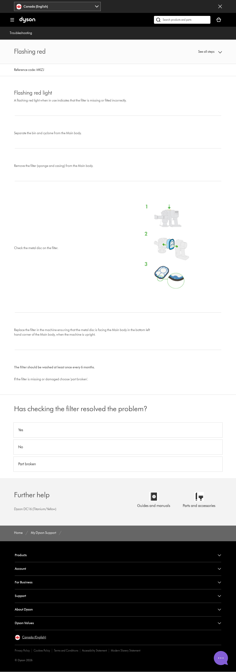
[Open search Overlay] (182, 20)
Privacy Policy (22, 650)
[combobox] (57, 6)
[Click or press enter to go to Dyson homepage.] (27, 22)
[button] (203, 52)
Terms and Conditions (66, 650)
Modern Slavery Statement (125, 650)
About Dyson (24, 609)
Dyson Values (24, 623)
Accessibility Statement (94, 650)
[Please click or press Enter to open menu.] (12, 20)
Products (21, 555)
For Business (23, 582)
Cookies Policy (42, 650)
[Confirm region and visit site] (220, 6)
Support (20, 596)
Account (20, 569)
